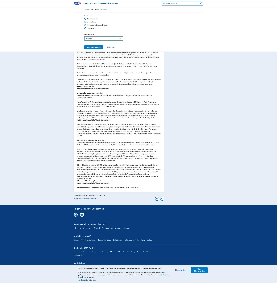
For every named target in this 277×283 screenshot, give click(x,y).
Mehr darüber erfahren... (87, 280)
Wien (75, 252)
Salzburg (105, 252)
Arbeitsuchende (92, 19)
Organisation (91, 28)
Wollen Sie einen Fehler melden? (85, 199)
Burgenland (96, 252)
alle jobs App (87, 228)
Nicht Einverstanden (199, 270)
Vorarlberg (131, 252)
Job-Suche (77, 228)
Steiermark (140, 252)
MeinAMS (96, 228)
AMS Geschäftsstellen (88, 240)
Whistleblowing (130, 240)
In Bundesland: (89, 34)
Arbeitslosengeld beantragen (111, 228)
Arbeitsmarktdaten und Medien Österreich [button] (99, 3)
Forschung (141, 240)
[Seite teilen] (162, 199)
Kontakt (76, 240)
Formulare (126, 228)
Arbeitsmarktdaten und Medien (97, 25)
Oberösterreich (115, 252)
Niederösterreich (84, 252)
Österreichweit (78, 255)
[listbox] (104, 38)
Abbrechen (111, 47)
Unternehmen (91, 22)
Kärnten (149, 252)
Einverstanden (180, 270)
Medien (149, 240)
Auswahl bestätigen (94, 47)
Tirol (123, 252)
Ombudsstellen (118, 240)
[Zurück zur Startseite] (78, 3)
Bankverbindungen (104, 240)
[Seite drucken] (157, 199)
